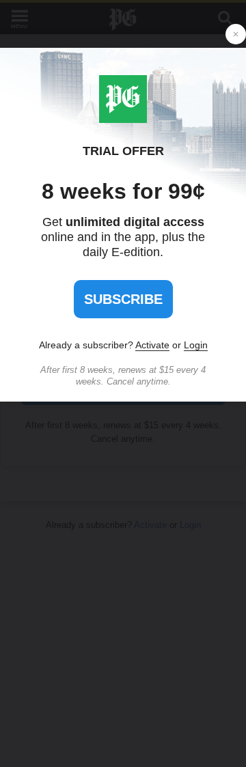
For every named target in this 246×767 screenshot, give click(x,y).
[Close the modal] (236, 34)
